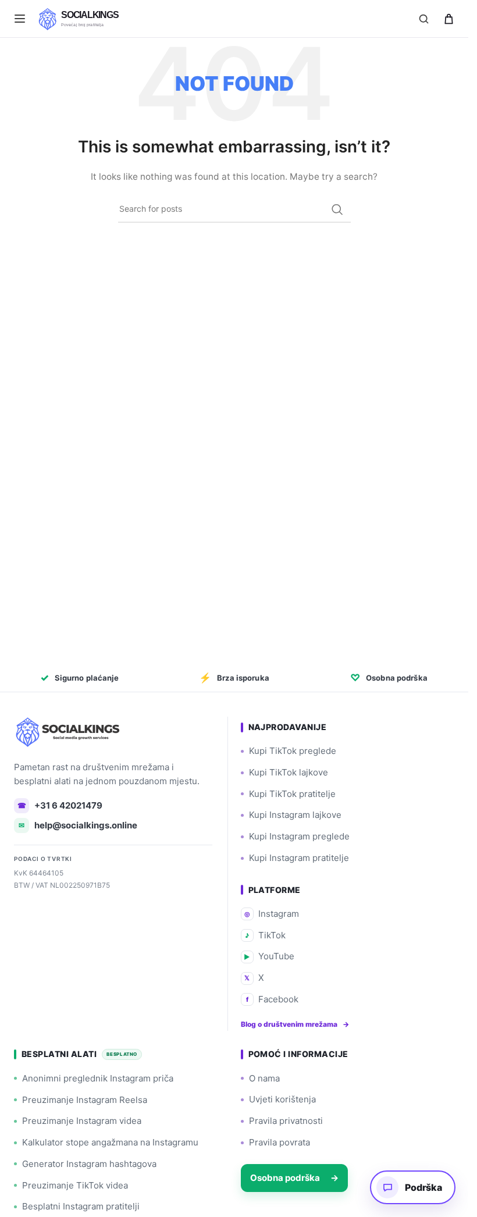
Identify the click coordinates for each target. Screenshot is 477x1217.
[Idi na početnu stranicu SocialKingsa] (69, 732)
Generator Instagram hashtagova (89, 1163)
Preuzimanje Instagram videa (81, 1120)
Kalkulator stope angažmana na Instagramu (110, 1142)
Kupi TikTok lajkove (288, 772)
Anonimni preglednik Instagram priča (97, 1078)
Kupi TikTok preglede (292, 750)
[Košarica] (448, 18)
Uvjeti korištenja (282, 1099)
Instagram (271, 913)
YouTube (269, 956)
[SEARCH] (337, 209)
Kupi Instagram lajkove (295, 814)
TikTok (265, 935)
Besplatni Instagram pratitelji (81, 1206)
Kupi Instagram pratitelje (299, 857)
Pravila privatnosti (286, 1120)
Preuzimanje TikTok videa (75, 1185)
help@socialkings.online (78, 825)
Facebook (272, 999)
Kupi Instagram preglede (299, 836)
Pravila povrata (279, 1142)
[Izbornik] (19, 18)
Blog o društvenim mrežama (295, 1024)
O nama (264, 1078)
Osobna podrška (294, 1177)
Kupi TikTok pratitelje (292, 793)
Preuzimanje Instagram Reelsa (84, 1099)
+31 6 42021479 (60, 805)
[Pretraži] (423, 18)
